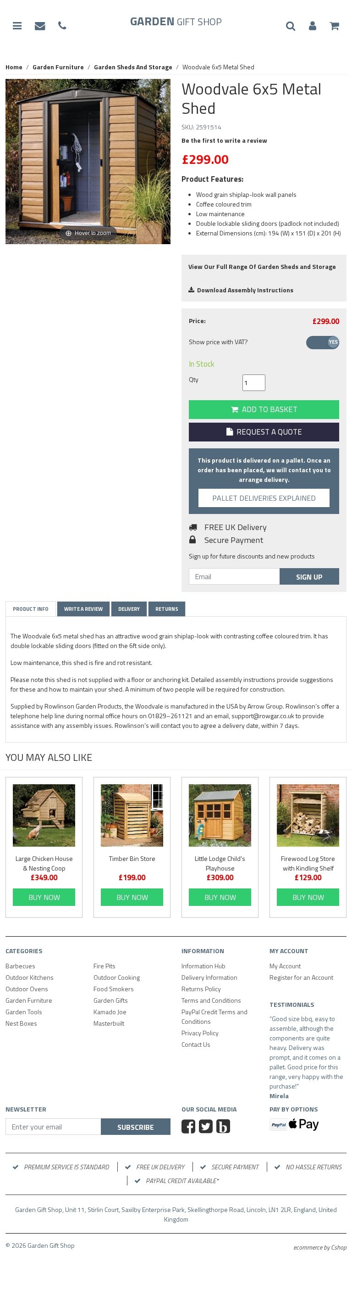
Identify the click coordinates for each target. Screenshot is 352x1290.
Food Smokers (114, 989)
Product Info (31, 609)
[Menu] (17, 26)
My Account (285, 966)
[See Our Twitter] (207, 1137)
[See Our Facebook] (190, 1137)
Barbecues (20, 966)
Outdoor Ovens (27, 989)
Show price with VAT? (218, 341)
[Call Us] (62, 26)
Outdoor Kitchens (30, 977)
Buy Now (44, 897)
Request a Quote (267, 432)
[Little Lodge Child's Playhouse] (220, 815)
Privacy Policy (200, 1033)
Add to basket (267, 409)
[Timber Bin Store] (132, 815)
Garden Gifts (111, 1000)
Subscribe (135, 1136)
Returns (166, 609)
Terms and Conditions (211, 1000)
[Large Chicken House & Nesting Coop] (44, 815)
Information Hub (204, 966)
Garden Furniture (29, 1000)
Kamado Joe (110, 1011)
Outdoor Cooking (117, 977)
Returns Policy (201, 989)
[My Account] (312, 26)
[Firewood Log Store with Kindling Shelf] (308, 815)
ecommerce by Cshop (319, 1257)
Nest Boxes (21, 1023)
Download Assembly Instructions (243, 290)
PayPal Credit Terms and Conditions (215, 1016)
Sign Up (309, 576)
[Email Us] (40, 26)
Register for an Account (301, 977)
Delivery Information (209, 977)
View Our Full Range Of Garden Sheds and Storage (262, 266)
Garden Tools (24, 1011)
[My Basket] (334, 26)
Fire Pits (105, 966)
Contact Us (196, 1044)
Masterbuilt (109, 1023)
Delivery (129, 609)
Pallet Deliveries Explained (264, 497)
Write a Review (83, 609)
